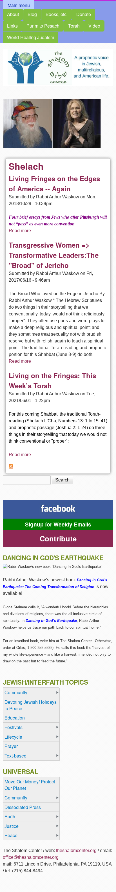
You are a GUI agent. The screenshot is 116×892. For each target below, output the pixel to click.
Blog (32, 14)
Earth (10, 816)
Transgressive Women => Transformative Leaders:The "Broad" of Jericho (54, 255)
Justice (12, 826)
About (13, 14)
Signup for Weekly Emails (58, 524)
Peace (11, 835)
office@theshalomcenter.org (31, 857)
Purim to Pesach (42, 26)
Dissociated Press (23, 807)
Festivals (14, 727)
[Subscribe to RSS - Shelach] (11, 467)
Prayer (11, 746)
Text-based (15, 755)
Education (15, 717)
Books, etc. (57, 14)
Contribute (58, 538)
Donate (83, 14)
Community (16, 692)
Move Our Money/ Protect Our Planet (30, 784)
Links (12, 26)
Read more (20, 230)
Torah (74, 26)
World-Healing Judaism (30, 37)
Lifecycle (13, 737)
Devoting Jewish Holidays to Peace (31, 705)
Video (94, 26)
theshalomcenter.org (76, 850)
